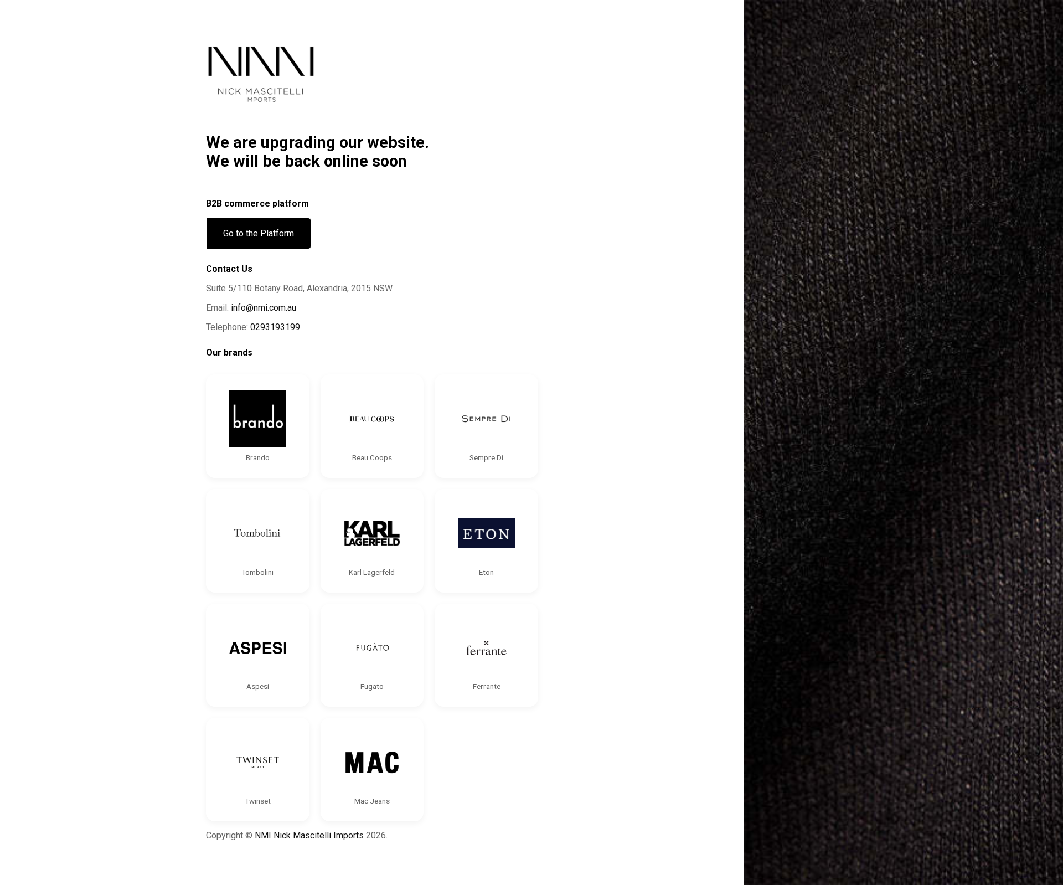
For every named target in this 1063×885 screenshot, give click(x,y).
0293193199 (275, 327)
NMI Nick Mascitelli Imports (309, 835)
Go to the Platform (258, 233)
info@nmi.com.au (263, 307)
